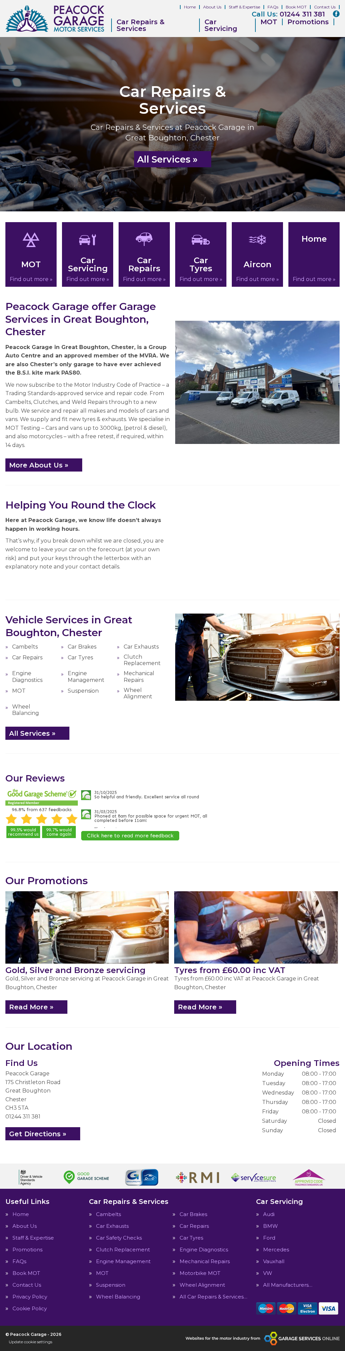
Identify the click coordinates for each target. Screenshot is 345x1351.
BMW (270, 1225)
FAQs (273, 6)
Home (190, 6)
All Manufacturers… (287, 1284)
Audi (269, 1214)
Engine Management (86, 676)
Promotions (308, 22)
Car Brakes (82, 647)
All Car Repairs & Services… (213, 1296)
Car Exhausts (141, 647)
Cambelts (25, 647)
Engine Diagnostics (27, 676)
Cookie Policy (29, 1308)
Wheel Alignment (138, 693)
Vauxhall (273, 1261)
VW (267, 1273)
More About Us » (38, 465)
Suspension (83, 691)
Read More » (31, 1007)
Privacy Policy (29, 1296)
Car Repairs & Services (140, 25)
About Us (212, 6)
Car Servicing (221, 25)
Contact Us (325, 6)
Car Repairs (27, 657)
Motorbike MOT (200, 1273)
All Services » (167, 159)
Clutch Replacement (142, 660)
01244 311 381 (288, 14)
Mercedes (276, 1249)
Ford (269, 1237)
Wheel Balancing (25, 709)
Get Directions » (37, 1134)
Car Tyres (80, 657)
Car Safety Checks (119, 1237)
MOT (268, 22)
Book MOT (296, 6)
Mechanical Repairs (139, 676)
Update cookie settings (30, 1341)
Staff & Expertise (244, 6)
